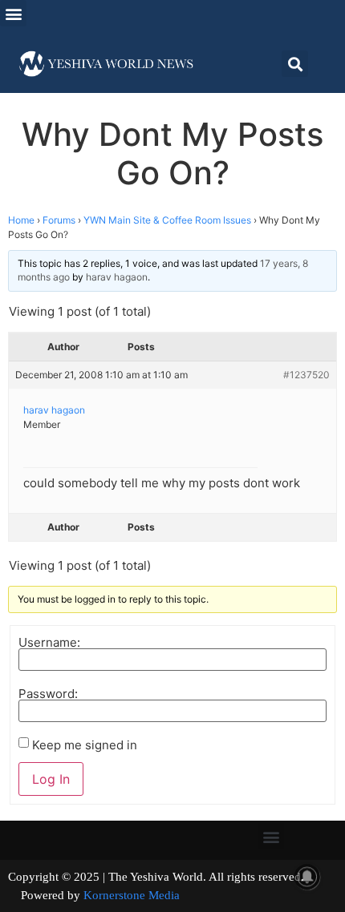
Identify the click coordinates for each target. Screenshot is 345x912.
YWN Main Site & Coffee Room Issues (167, 220)
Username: (49, 642)
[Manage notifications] (307, 877)
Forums (59, 220)
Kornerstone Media (131, 895)
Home (21, 220)
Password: (48, 694)
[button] (13, 13)
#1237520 (306, 375)
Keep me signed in (84, 745)
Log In (51, 779)
